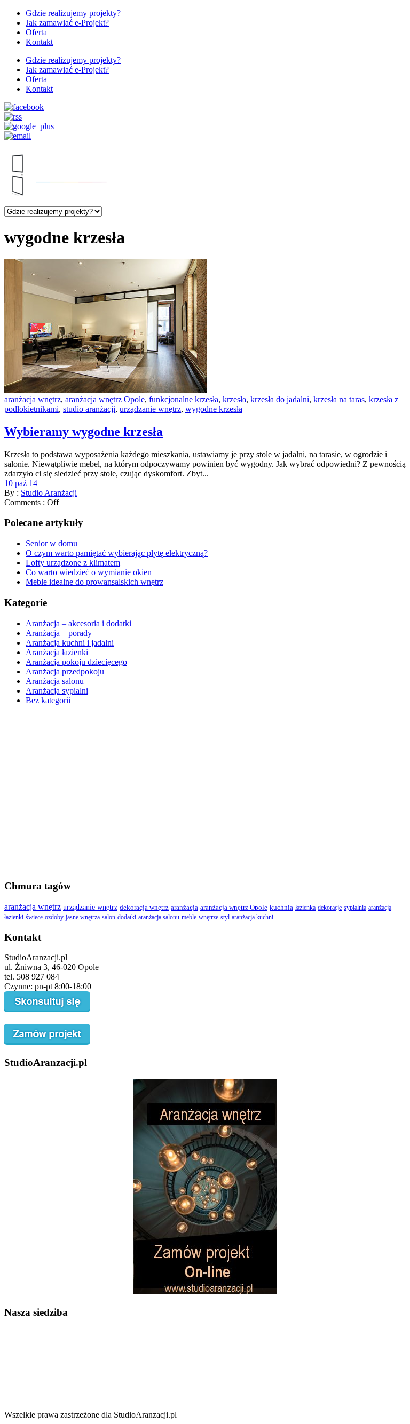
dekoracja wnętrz (144, 907)
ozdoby (54, 917)
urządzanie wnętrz (150, 408)
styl (225, 917)
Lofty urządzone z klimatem (73, 562)
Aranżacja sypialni (57, 690)
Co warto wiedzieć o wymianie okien (89, 572)
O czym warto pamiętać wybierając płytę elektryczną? (117, 553)
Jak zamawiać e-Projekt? (67, 22)
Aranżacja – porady (59, 633)
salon (108, 917)
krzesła (234, 399)
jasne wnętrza (83, 917)
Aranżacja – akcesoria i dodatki (78, 623)
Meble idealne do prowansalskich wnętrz (94, 581)
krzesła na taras (339, 399)
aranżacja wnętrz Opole (105, 399)
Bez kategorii (48, 700)
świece (34, 917)
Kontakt (39, 41)
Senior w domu (51, 543)
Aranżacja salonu (55, 681)
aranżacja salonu (158, 917)
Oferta (36, 32)
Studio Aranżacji (49, 492)
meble (189, 917)
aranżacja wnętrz (32, 399)
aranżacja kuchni (252, 917)
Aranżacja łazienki (57, 652)
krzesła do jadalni (279, 399)
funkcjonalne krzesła (183, 399)
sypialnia (355, 907)
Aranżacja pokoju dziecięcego (76, 661)
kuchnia (281, 907)
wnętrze (208, 917)
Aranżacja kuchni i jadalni (70, 642)
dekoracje (330, 907)
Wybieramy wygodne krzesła (83, 432)
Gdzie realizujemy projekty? (73, 13)
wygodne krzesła (213, 408)
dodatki (126, 917)
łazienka (305, 907)
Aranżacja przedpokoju (65, 671)
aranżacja (184, 907)
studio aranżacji (89, 408)
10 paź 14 (20, 483)
